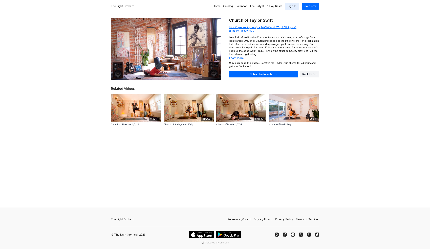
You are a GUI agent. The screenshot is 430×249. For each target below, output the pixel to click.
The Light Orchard (122, 6)
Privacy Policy (284, 219)
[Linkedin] (309, 235)
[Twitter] (301, 235)
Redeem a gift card (239, 219)
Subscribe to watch (262, 74)
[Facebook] (285, 235)
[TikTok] (317, 235)
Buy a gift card (263, 219)
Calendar (241, 6)
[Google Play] (229, 234)
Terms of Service (307, 219)
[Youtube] (293, 235)
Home (217, 6)
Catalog (228, 6)
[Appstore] (201, 234)
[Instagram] (277, 235)
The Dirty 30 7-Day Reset (266, 6)
